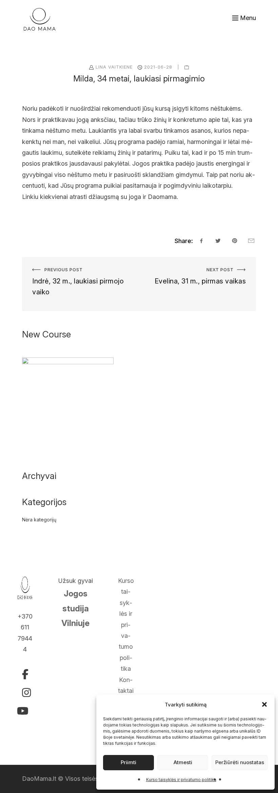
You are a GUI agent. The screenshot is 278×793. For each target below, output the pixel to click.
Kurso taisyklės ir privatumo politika (181, 779)
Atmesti (183, 762)
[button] (264, 704)
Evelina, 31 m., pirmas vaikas (216, 262)
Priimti (128, 762)
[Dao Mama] (39, 19)
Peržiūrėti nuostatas (239, 762)
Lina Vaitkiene (114, 67)
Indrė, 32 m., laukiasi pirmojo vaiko (70, 262)
